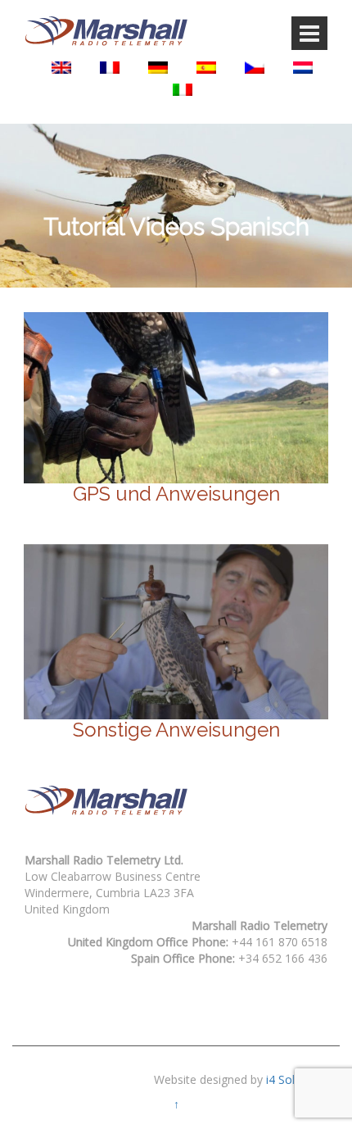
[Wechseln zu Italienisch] (183, 90)
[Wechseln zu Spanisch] (206, 68)
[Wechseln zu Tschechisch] (255, 68)
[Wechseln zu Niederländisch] (303, 68)
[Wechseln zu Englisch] (61, 68)
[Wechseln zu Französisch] (110, 68)
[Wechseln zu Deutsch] (158, 68)
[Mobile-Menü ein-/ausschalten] (309, 33)
